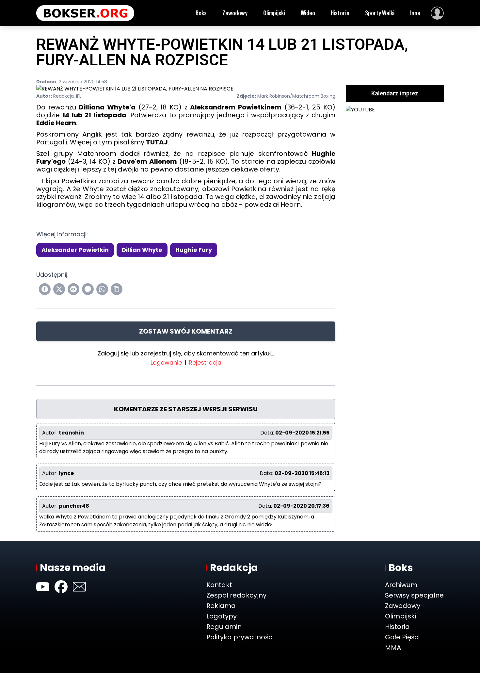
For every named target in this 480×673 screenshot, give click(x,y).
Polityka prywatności (240, 637)
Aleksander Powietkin (75, 250)
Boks (201, 13)
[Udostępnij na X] (59, 289)
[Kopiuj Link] (116, 289)
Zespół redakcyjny (236, 595)
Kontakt (219, 584)
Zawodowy (235, 13)
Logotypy (221, 616)
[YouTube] (42, 586)
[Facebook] (61, 586)
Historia (340, 13)
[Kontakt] (79, 586)
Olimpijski (274, 13)
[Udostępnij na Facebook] (45, 289)
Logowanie (166, 362)
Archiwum (401, 584)
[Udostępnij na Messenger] (88, 289)
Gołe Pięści (402, 637)
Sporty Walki (379, 13)
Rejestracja (205, 362)
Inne (415, 13)
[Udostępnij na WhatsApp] (102, 289)
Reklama (221, 605)
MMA (393, 647)
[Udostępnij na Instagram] (73, 289)
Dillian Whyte (142, 250)
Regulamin (224, 626)
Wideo (308, 13)
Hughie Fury (193, 250)
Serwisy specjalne (414, 595)
